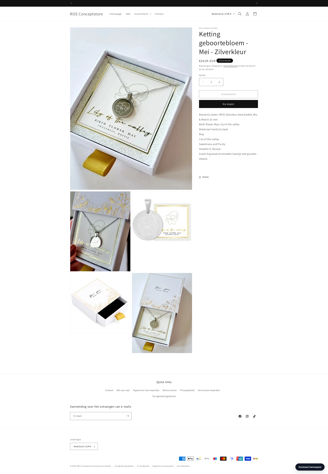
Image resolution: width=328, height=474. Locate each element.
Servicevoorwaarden (209, 390)
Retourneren (170, 390)
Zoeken (109, 390)
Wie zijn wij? (123, 390)
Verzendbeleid (183, 466)
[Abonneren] (127, 416)
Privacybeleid (187, 390)
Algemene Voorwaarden (146, 390)
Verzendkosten (230, 65)
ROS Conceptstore (85, 466)
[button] (142, 13)
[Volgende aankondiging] (257, 3)
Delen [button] (205, 176)
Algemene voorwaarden (162, 466)
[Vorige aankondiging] (71, 3)
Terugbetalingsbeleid (164, 396)
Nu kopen (228, 104)
